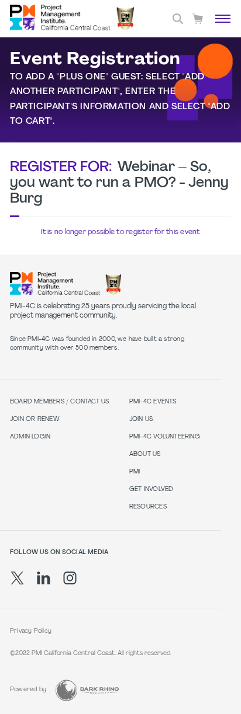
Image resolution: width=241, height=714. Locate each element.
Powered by (28, 690)
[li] (43, 578)
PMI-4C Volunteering (164, 437)
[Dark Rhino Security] (87, 690)
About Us (145, 454)
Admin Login (30, 437)
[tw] (17, 578)
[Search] (178, 19)
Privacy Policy (30, 631)
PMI (134, 472)
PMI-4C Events (153, 402)
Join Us (141, 419)
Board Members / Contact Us (59, 402)
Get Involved (151, 489)
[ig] (70, 578)
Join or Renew (35, 419)
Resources (148, 507)
